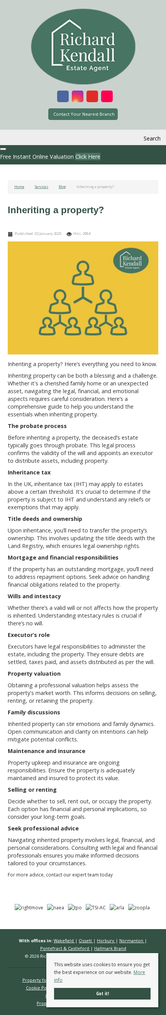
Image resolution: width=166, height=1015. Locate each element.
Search (152, 138)
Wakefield (64, 940)
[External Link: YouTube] (92, 97)
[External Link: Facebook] (63, 97)
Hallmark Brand (110, 948)
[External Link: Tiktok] (107, 97)
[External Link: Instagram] (77, 97)
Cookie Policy (40, 988)
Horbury (106, 940)
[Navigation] (14, 138)
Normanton (131, 940)
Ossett (86, 940)
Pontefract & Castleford (65, 948)
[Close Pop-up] (3, 149)
